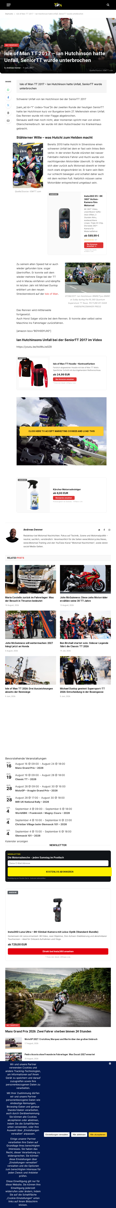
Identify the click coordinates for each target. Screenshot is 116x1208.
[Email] (8, 120)
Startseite (9, 14)
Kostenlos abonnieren (59, 872)
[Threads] (8, 113)
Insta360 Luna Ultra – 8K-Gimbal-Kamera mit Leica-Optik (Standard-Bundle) (53, 931)
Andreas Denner (14, 68)
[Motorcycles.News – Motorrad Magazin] (58, 5)
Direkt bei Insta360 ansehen (58, 951)
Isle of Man (51, 293)
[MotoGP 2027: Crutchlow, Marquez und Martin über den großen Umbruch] (13, 1043)
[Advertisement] (28, 731)
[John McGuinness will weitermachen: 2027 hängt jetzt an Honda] (30, 625)
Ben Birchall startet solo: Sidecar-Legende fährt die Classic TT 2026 (84, 645)
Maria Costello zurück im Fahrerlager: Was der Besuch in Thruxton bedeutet (29, 599)
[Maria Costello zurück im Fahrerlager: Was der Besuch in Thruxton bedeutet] (30, 579)
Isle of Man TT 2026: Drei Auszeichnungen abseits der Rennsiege (29, 690)
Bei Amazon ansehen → (92, 245)
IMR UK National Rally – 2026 (32, 801)
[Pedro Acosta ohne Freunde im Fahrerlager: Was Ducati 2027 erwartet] (13, 1058)
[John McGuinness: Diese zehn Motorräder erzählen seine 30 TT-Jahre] (85, 579)
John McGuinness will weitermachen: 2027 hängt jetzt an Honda (29, 645)
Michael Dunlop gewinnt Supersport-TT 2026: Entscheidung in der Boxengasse (82, 690)
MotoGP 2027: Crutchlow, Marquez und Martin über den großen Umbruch (61, 1039)
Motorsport (11, 45)
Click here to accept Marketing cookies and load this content (62, 433)
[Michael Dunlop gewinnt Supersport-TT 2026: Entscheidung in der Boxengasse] (85, 670)
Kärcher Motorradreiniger (67, 489)
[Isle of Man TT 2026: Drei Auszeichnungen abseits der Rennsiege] (30, 670)
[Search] (107, 5)
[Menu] (9, 5)
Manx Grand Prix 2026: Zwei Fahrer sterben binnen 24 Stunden (48, 1031)
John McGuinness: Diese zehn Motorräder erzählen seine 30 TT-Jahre (84, 599)
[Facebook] (8, 97)
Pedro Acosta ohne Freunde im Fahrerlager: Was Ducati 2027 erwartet (60, 1054)
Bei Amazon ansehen (65, 379)
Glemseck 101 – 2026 (27, 835)
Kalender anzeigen (16, 841)
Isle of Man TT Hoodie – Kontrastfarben (74, 363)
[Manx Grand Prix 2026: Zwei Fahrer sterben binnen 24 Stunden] (58, 997)
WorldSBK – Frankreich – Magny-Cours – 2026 (42, 812)
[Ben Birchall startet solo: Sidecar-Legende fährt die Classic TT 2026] (85, 625)
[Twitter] (8, 105)
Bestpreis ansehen (64, 498)
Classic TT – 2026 (25, 779)
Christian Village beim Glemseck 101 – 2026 (41, 824)
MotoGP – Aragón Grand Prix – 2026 (36, 790)
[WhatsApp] (8, 90)
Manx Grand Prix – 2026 (29, 767)
